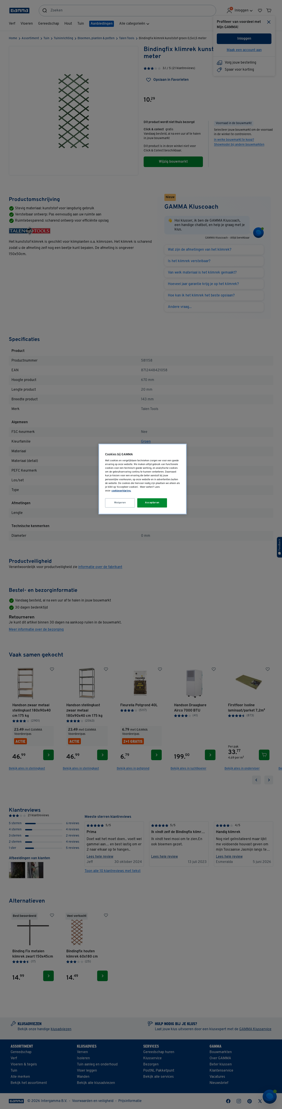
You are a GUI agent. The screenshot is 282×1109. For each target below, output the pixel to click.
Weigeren (120, 502)
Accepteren (152, 502)
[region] (142, 479)
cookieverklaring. (121, 490)
